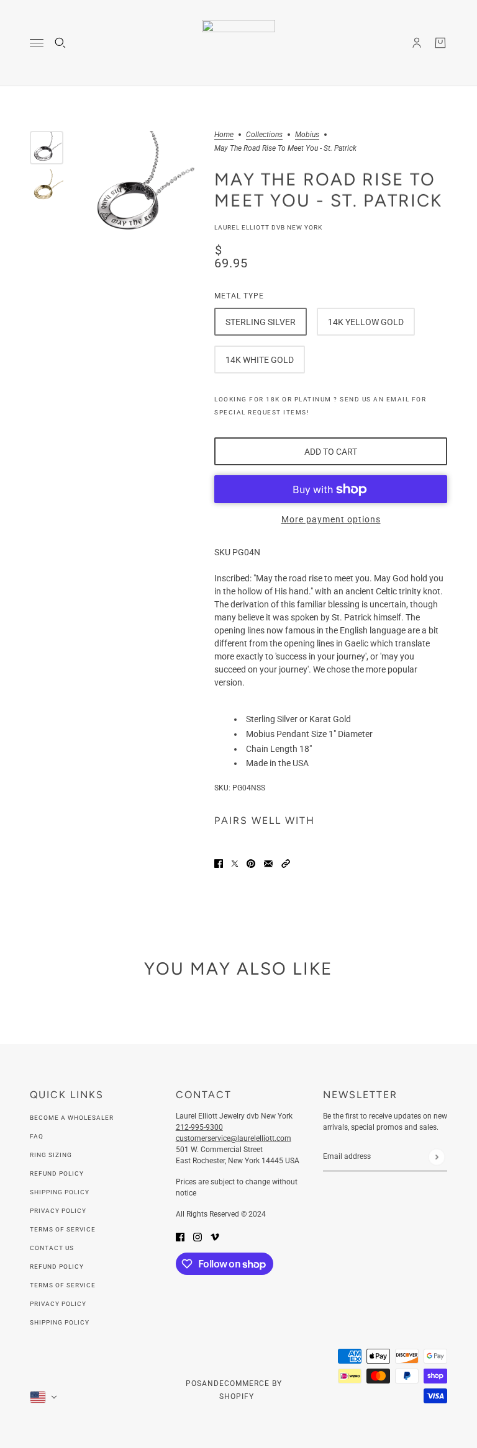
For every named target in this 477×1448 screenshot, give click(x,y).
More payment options (331, 519)
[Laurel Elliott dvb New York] (238, 43)
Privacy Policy (58, 1210)
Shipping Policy (59, 1192)
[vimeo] (215, 1236)
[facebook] (180, 1236)
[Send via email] (268, 862)
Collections (264, 135)
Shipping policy (59, 1322)
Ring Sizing (51, 1154)
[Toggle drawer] (36, 43)
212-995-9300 (199, 1127)
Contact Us (52, 1248)
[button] (285, 862)
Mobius (307, 135)
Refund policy (57, 1266)
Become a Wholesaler (72, 1117)
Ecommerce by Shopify (250, 1390)
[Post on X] (235, 862)
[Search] (60, 43)
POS (194, 1383)
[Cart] (440, 43)
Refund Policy (57, 1173)
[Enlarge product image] (138, 186)
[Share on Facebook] (218, 862)
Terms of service (63, 1285)
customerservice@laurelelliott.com (233, 1138)
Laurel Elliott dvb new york (268, 227)
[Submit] (436, 1156)
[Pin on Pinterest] (251, 862)
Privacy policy (58, 1303)
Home (224, 135)
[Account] (417, 43)
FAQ (36, 1136)
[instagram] (197, 1236)
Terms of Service (63, 1229)
